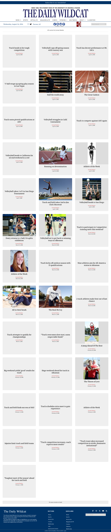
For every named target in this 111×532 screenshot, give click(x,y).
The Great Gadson (91, 95)
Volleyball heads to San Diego (91, 202)
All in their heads (19, 310)
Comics (54, 20)
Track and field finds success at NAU (19, 407)
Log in (65, 530)
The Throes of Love (92, 382)
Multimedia (73, 20)
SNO (62, 530)
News (17, 20)
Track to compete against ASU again (91, 121)
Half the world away (55, 95)
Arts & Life (34, 20)
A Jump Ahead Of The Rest (91, 346)
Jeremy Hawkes (19, 53)
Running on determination (55, 166)
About (82, 20)
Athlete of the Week (92, 166)
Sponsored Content (53, 528)
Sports (25, 20)
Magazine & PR (45, 20)
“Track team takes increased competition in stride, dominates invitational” (91, 443)
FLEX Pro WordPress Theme (54, 530)
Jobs (49, 526)
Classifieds (91, 20)
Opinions (63, 20)
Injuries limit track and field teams (19, 443)
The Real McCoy (55, 310)
